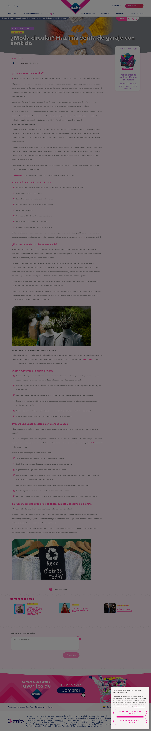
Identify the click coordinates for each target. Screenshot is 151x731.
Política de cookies (139, 707)
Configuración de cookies (130, 721)
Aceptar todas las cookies (130, 712)
